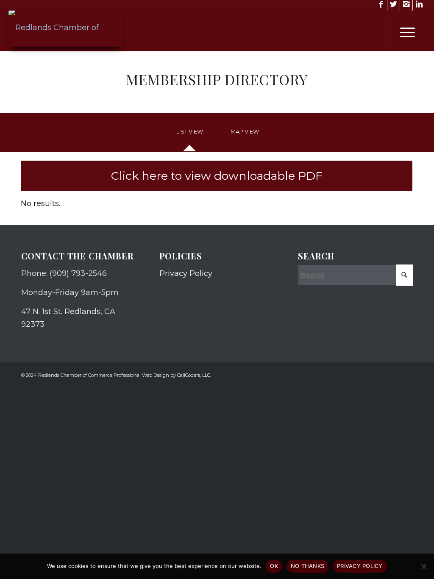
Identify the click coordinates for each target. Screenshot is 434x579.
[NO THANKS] (423, 566)
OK (274, 565)
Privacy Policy (185, 273)
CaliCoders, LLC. (194, 375)
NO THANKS (307, 565)
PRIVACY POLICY (360, 565)
